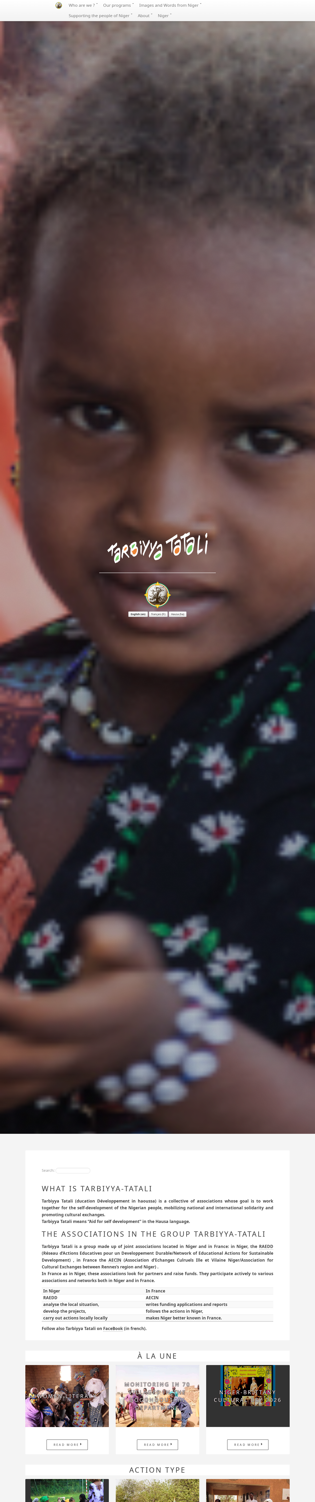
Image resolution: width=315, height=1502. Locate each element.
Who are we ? (82, 5)
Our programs (117, 5)
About (144, 15)
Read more (66, 1445)
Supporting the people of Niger (100, 15)
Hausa (175, 614)
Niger (164, 15)
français (156, 614)
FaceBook (113, 1328)
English (135, 614)
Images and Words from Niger (169, 5)
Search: (48, 1170)
